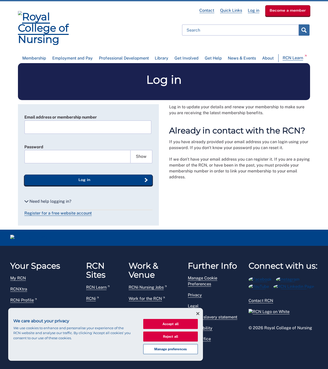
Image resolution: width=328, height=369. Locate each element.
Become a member (288, 10)
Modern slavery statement (212, 317)
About (268, 58)
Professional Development (124, 58)
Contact (206, 10)
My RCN (18, 278)
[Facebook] (262, 278)
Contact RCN (261, 300)
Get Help (213, 58)
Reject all (170, 336)
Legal (193, 306)
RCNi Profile (22, 300)
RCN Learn (293, 57)
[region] (105, 334)
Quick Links (231, 10)
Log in (253, 10)
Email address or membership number (60, 117)
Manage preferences (170, 349)
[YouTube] (261, 285)
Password (33, 146)
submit (304, 30)
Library (161, 58)
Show (141, 156)
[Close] (197, 313)
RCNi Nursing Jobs (146, 287)
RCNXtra (18, 289)
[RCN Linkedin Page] (295, 285)
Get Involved (187, 58)
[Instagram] (289, 278)
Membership (34, 58)
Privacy (195, 295)
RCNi (91, 298)
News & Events (242, 58)
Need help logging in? (49, 201)
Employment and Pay (72, 58)
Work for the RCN (145, 298)
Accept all (170, 324)
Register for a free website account (58, 213)
